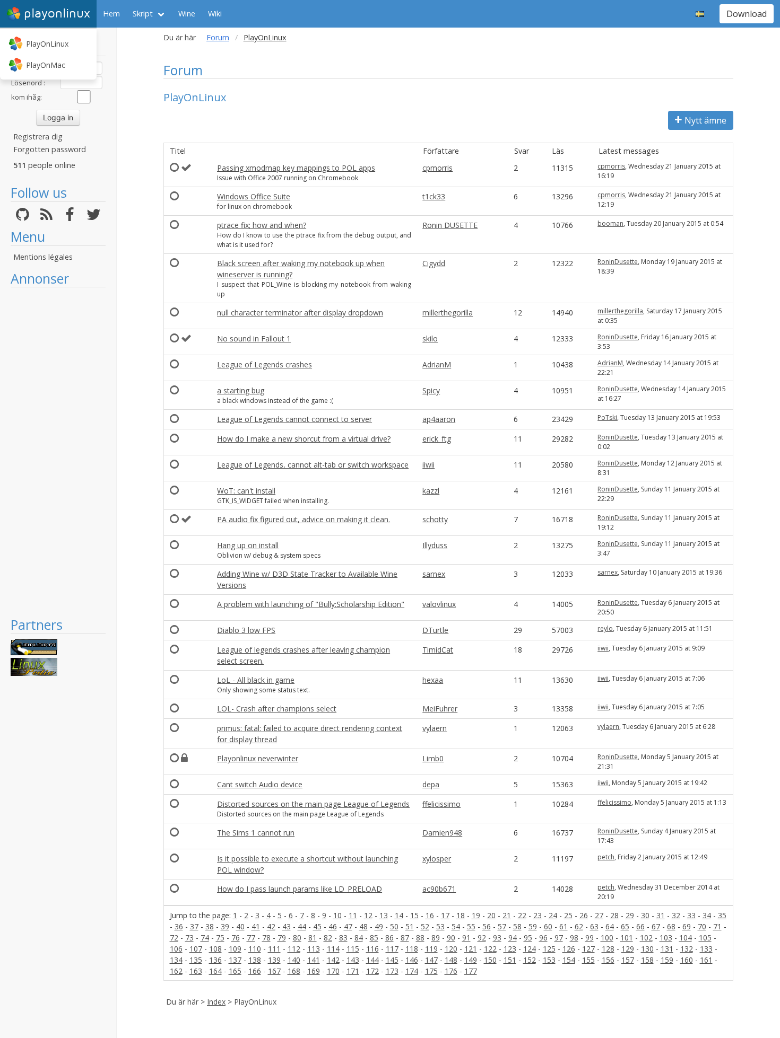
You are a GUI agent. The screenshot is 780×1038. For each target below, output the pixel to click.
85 (374, 938)
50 (394, 926)
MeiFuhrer (439, 708)
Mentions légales (43, 257)
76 (235, 938)
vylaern (434, 728)
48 (363, 926)
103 (666, 938)
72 (174, 938)
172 (372, 971)
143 (352, 960)
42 (271, 926)
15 (414, 915)
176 (451, 971)
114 (333, 949)
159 (667, 960)
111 (274, 949)
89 (435, 938)
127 (588, 949)
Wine (186, 13)
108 (215, 949)
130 (647, 949)
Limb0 (433, 758)
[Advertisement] (58, 452)
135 (195, 960)
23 (537, 915)
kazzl (430, 491)
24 (553, 915)
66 (640, 926)
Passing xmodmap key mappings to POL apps (296, 168)
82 (328, 938)
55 (471, 926)
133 (706, 949)
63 (594, 926)
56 (486, 926)
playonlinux (57, 13)
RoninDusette (617, 261)
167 (274, 971)
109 (235, 949)
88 (420, 938)
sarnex (433, 574)
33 (691, 915)
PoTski (607, 417)
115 (352, 949)
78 (266, 938)
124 (529, 949)
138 (254, 960)
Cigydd (433, 263)
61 (563, 926)
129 (627, 949)
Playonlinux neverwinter (257, 758)
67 (656, 926)
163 (195, 971)
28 (614, 915)
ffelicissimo (441, 804)
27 (599, 915)
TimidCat (437, 650)
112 (294, 949)
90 (451, 938)
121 (470, 949)
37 (194, 926)
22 (522, 915)
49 (379, 926)
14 (399, 915)
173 (392, 971)
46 (332, 926)
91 (466, 938)
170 (333, 971)
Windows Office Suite (253, 196)
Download (746, 14)
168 (294, 971)
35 (722, 915)
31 (660, 915)
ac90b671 (439, 889)
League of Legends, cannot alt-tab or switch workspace (313, 465)
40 (240, 926)
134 (176, 960)
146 (411, 960)
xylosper (436, 859)
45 (317, 926)
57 (502, 926)
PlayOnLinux (47, 44)
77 (251, 938)
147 (431, 960)
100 (607, 938)
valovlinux (439, 604)
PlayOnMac (45, 65)
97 (558, 938)
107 (195, 949)
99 (589, 938)
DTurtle (435, 630)
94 (512, 938)
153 (549, 960)
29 (630, 915)
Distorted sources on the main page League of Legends (313, 804)
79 (282, 938)
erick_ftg (436, 439)
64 (609, 926)
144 (372, 960)
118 (411, 949)
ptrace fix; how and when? (261, 225)
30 (645, 915)
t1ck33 (433, 196)
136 (215, 960)
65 (625, 926)
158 (647, 960)
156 (608, 960)
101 (626, 938)
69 (686, 926)
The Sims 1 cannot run (255, 833)
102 (646, 938)
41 (256, 926)
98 (574, 938)
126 (568, 949)
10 (337, 915)
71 (717, 926)
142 (333, 960)
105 (705, 938)
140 (294, 960)
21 (506, 915)
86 (389, 938)
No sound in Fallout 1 (254, 338)
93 (497, 938)
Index (216, 1002)
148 (451, 960)
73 (189, 938)
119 (431, 949)
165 (235, 971)
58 (517, 926)
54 (456, 926)
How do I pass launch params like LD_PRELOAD (299, 889)
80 (297, 938)
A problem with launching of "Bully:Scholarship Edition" (310, 604)
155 (588, 960)
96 (543, 938)
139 (274, 960)
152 (529, 960)
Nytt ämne (705, 120)
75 (220, 938)
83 (343, 938)
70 (702, 926)
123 (510, 949)
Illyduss (434, 545)
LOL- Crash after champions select (276, 708)
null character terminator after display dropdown (300, 312)
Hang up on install (248, 545)
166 (254, 971)
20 (491, 915)
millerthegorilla (447, 312)
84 (358, 938)
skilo (430, 338)
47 (348, 926)
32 (676, 915)
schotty (435, 519)
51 (409, 926)
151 (510, 960)
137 (235, 960)
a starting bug (240, 390)
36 (179, 926)
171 (352, 971)
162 (176, 971)
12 (368, 915)
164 (215, 971)
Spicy (431, 390)
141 (313, 960)
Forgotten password (49, 149)
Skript (143, 13)
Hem (111, 13)
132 (686, 949)
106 (176, 949)
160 (686, 960)
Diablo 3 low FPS (246, 630)
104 (685, 938)
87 (405, 938)
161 (706, 960)
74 (205, 938)
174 (411, 971)
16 (430, 915)
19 (476, 915)
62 (579, 926)
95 (528, 938)
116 (372, 949)
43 (286, 926)
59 (532, 926)
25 (568, 915)
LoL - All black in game (255, 680)
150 (490, 960)
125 (549, 949)
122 (490, 949)
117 (392, 949)
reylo (605, 628)
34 (707, 915)
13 (383, 915)
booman (610, 223)
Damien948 (442, 833)
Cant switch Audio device (259, 784)
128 (608, 949)
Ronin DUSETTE (450, 225)
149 (470, 960)
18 (460, 915)
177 (470, 971)
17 (445, 915)
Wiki (215, 13)
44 (302, 926)
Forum (217, 37)
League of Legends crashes (264, 364)
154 (568, 960)
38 (209, 926)
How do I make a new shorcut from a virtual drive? (304, 439)
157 (627, 960)
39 (225, 926)
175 (431, 971)
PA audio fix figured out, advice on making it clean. (303, 519)
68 (671, 926)
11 (353, 915)
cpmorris (437, 168)
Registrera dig (38, 136)
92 (482, 938)
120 (451, 949)
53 (440, 926)
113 (313, 949)
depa (430, 784)
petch (605, 856)
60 (548, 926)
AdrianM (436, 364)
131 (667, 949)
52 (425, 926)
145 (392, 960)
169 (313, 971)
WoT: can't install (246, 491)
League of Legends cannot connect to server (294, 419)
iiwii (428, 465)
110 (254, 949)
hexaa (432, 680)
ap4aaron (438, 419)
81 (312, 938)
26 (583, 915)
